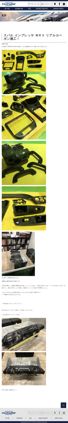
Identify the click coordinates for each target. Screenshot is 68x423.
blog (29, 9)
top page (7, 9)
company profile (58, 9)
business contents (42, 9)
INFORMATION (19, 9)
